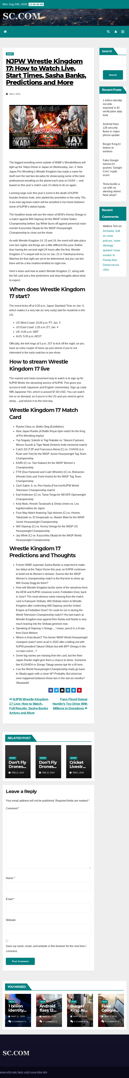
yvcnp (33, 1072)
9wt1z (20, 1072)
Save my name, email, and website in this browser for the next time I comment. (46, 949)
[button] (108, 31)
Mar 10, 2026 (49, 1016)
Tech (11, 1002)
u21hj (9, 1072)
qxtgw (3, 1072)
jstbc (14, 1072)
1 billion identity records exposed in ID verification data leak (112, 108)
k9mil (39, 1072)
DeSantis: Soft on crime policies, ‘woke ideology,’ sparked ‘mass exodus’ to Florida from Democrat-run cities (111, 250)
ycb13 (27, 1072)
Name (10, 878)
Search (107, 51)
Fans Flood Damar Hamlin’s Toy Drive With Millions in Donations (70, 703)
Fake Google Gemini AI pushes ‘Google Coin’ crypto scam (112, 168)
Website (11, 920)
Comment (12, 808)
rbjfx (45, 1072)
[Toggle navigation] (122, 32)
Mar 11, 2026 (18, 1016)
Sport (10, 54)
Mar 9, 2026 (110, 1016)
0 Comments (19, 1022)
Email (10, 899)
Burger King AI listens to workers (112, 148)
